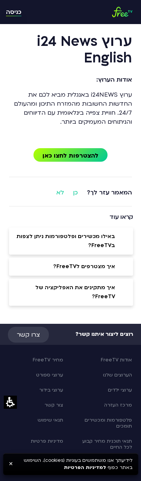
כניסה (13, 12)
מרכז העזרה (118, 405)
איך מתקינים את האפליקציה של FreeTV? (75, 292)
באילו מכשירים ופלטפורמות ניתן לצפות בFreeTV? (66, 241)
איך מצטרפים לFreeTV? (84, 266)
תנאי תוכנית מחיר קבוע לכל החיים (107, 444)
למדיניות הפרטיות (85, 467)
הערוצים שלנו (117, 375)
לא (60, 192)
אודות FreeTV (116, 360)
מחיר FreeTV (48, 360)
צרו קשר (28, 335)
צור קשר (53, 405)
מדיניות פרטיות (47, 441)
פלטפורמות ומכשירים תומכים (108, 423)
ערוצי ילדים (120, 390)
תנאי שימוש (50, 420)
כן (75, 192)
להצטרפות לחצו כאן (70, 156)
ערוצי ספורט (49, 375)
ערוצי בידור (51, 390)
